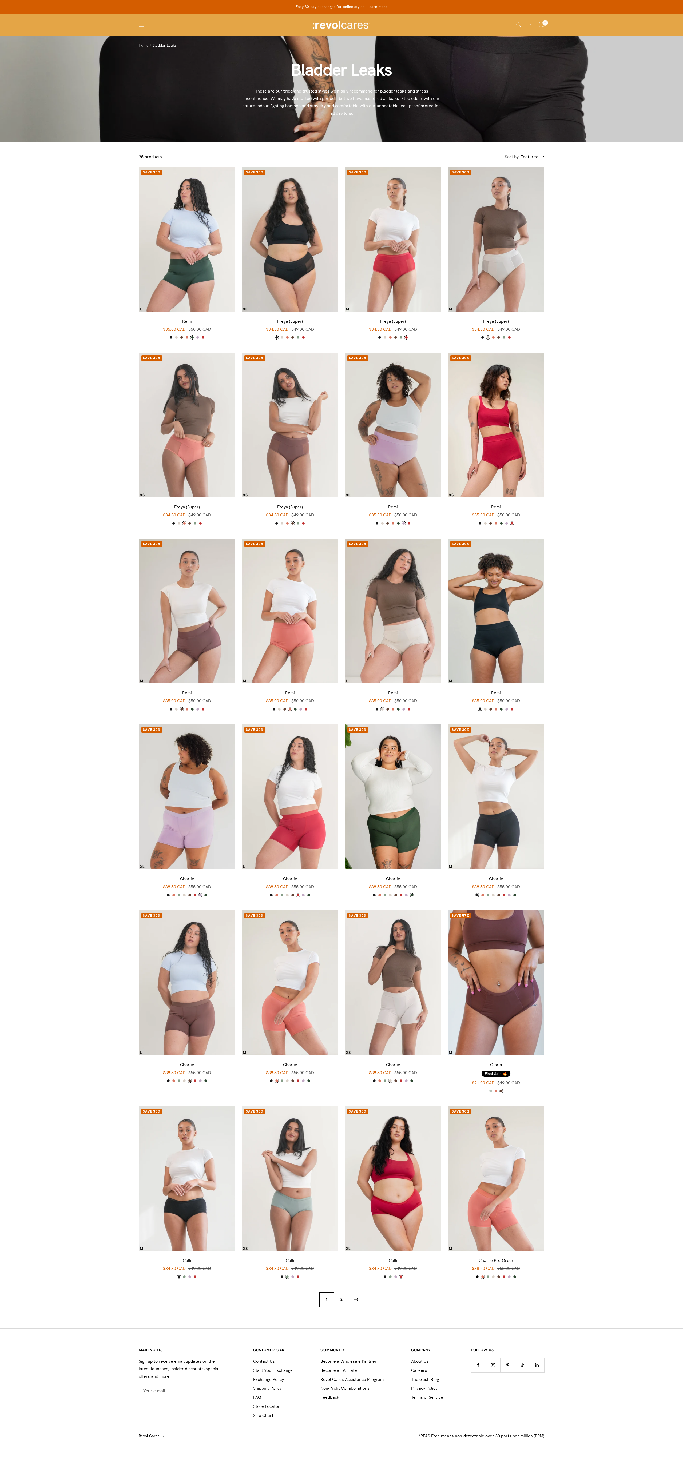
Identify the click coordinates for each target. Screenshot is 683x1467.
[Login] (529, 24)
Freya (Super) (290, 321)
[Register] (218, 1391)
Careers (419, 1370)
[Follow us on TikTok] (522, 1365)
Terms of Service (427, 1397)
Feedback (329, 1397)
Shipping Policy (267, 1388)
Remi (187, 321)
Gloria (496, 1064)
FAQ (257, 1397)
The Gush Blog (425, 1379)
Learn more (377, 6)
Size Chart (263, 1415)
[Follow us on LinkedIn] (537, 1365)
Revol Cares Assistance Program (352, 1379)
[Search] (518, 24)
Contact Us (264, 1361)
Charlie (187, 879)
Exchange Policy (268, 1379)
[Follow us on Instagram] (493, 1365)
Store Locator (266, 1406)
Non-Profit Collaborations (345, 1388)
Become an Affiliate (338, 1370)
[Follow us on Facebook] (478, 1365)
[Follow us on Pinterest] (507, 1365)
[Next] (356, 1299)
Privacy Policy (424, 1388)
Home (144, 45)
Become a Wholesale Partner (348, 1361)
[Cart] (541, 24)
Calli (187, 1260)
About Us (420, 1361)
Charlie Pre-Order (496, 1260)
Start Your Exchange (273, 1370)
